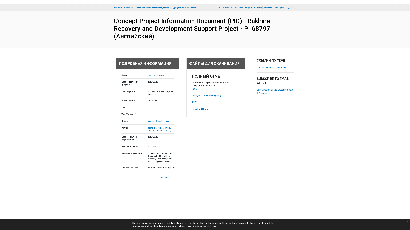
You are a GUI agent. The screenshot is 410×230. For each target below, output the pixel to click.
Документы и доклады (184, 8)
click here (211, 226)
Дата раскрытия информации (129, 138)
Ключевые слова (129, 168)
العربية (289, 8)
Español (258, 8)
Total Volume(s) (128, 114)
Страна (124, 121)
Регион (124, 128)
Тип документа (128, 91)
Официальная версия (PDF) (206, 95)
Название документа (131, 153)
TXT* (194, 102)
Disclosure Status (129, 146)
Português (279, 8)
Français (268, 8)
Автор (124, 75)
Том (123, 107)
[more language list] (295, 8)
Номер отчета (128, 100)
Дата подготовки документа (129, 83)
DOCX (195, 89)
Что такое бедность (124, 8)
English (248, 8)
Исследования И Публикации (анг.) (153, 8)
